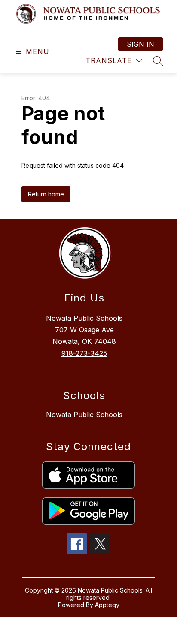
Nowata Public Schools (84, 414)
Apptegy (107, 604)
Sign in (140, 44)
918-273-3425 (84, 353)
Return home (46, 194)
